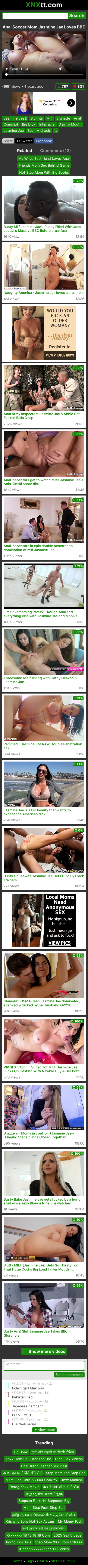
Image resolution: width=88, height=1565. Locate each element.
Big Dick (28, 124)
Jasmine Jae (14, 130)
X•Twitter (24, 141)
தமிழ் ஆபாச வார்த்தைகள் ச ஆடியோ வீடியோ (44, 1514)
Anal (77, 118)
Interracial (47, 124)
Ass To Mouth (70, 124)
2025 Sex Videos (67, 1535)
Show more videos (47, 1351)
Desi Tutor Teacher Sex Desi (44, 1466)
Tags (30, 1561)
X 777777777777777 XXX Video (44, 1549)
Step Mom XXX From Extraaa (58, 1542)
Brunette (63, 118)
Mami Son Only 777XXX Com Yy (31, 1480)
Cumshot (11, 124)
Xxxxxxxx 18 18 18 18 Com (28, 1535)
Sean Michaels (39, 130)
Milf (50, 118)
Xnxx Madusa (72, 1480)
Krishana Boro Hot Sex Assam (30, 1521)
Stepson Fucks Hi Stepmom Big (44, 1500)
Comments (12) (55, 150)
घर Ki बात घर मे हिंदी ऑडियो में (22, 1473)
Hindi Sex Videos (69, 1459)
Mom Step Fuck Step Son (44, 1507)
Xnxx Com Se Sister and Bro (28, 1459)
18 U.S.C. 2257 (63, 1561)
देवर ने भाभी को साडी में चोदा (61, 1487)
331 (81, 86)
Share (8, 141)
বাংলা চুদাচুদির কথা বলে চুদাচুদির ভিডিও (44, 1528)
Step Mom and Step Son (65, 1473)
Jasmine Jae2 (15, 118)
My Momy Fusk (70, 1521)
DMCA (42, 1561)
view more (46, 1429)
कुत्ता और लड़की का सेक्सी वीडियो (53, 1452)
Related (24, 150)
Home (18, 1561)
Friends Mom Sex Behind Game (44, 165)
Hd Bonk (21, 1452)
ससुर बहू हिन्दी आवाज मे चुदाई (44, 1493)
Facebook (44, 141)
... (55, 130)
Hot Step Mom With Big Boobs (44, 172)
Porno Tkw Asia (18, 1542)
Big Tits (37, 118)
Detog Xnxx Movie (24, 1487)
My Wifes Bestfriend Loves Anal (44, 158)
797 (65, 86)
